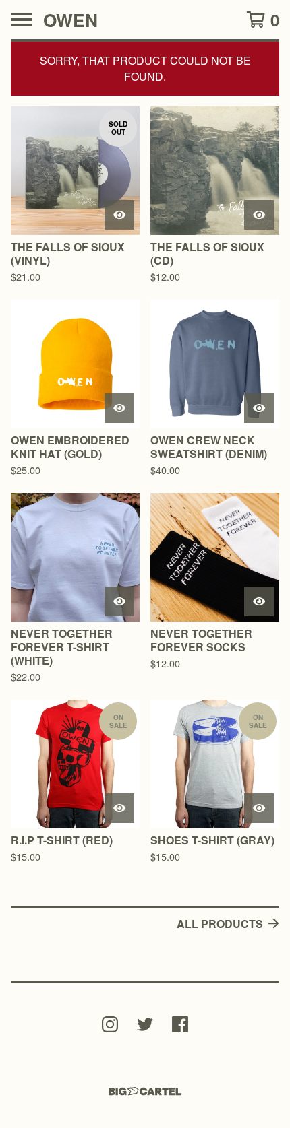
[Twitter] (145, 1024)
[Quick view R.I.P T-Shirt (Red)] (119, 808)
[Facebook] (180, 1024)
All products (220, 923)
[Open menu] (21, 19)
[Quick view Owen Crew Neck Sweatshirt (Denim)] (259, 408)
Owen (70, 19)
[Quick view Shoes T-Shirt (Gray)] (259, 808)
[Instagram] (110, 1024)
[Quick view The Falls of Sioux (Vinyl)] (119, 215)
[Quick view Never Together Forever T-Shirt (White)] (119, 601)
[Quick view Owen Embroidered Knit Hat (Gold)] (119, 408)
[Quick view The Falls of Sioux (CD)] (259, 215)
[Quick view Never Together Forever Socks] (259, 601)
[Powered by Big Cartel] (145, 1091)
